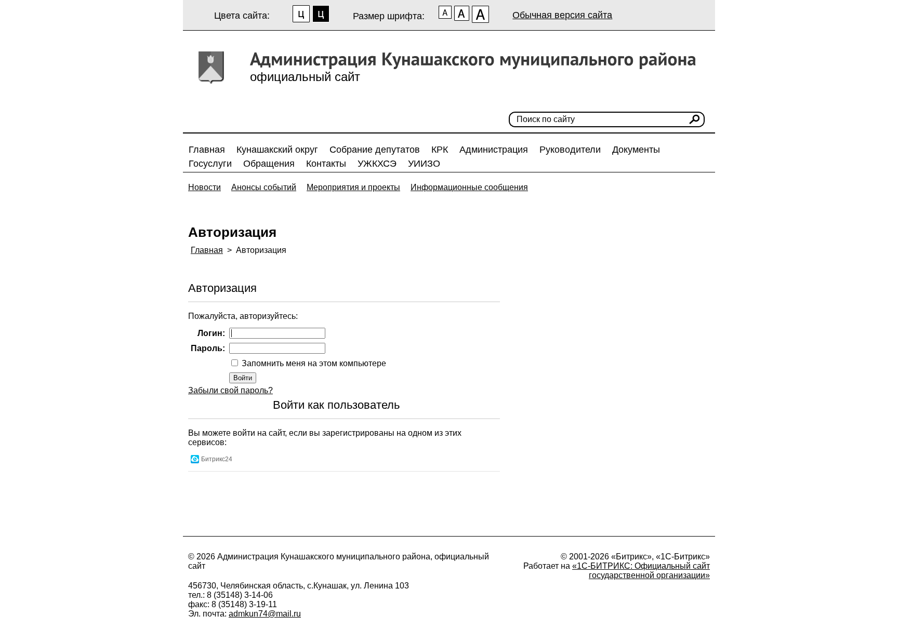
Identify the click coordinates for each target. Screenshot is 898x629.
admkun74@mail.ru (265, 613)
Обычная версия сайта (562, 15)
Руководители (570, 149)
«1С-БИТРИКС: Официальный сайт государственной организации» (641, 570)
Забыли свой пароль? (230, 390)
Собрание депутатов (374, 149)
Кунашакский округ (277, 149)
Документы (636, 149)
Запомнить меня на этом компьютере (313, 363)
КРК (439, 149)
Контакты (326, 163)
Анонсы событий (263, 187)
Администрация (493, 149)
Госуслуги (210, 163)
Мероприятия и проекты (353, 187)
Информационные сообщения (469, 187)
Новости (204, 187)
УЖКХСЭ (377, 163)
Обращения (269, 163)
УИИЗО (424, 163)
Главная (207, 149)
